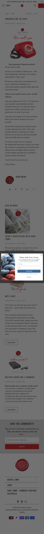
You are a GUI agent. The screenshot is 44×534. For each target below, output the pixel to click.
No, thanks (29, 277)
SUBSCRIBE (29, 271)
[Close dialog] (42, 255)
